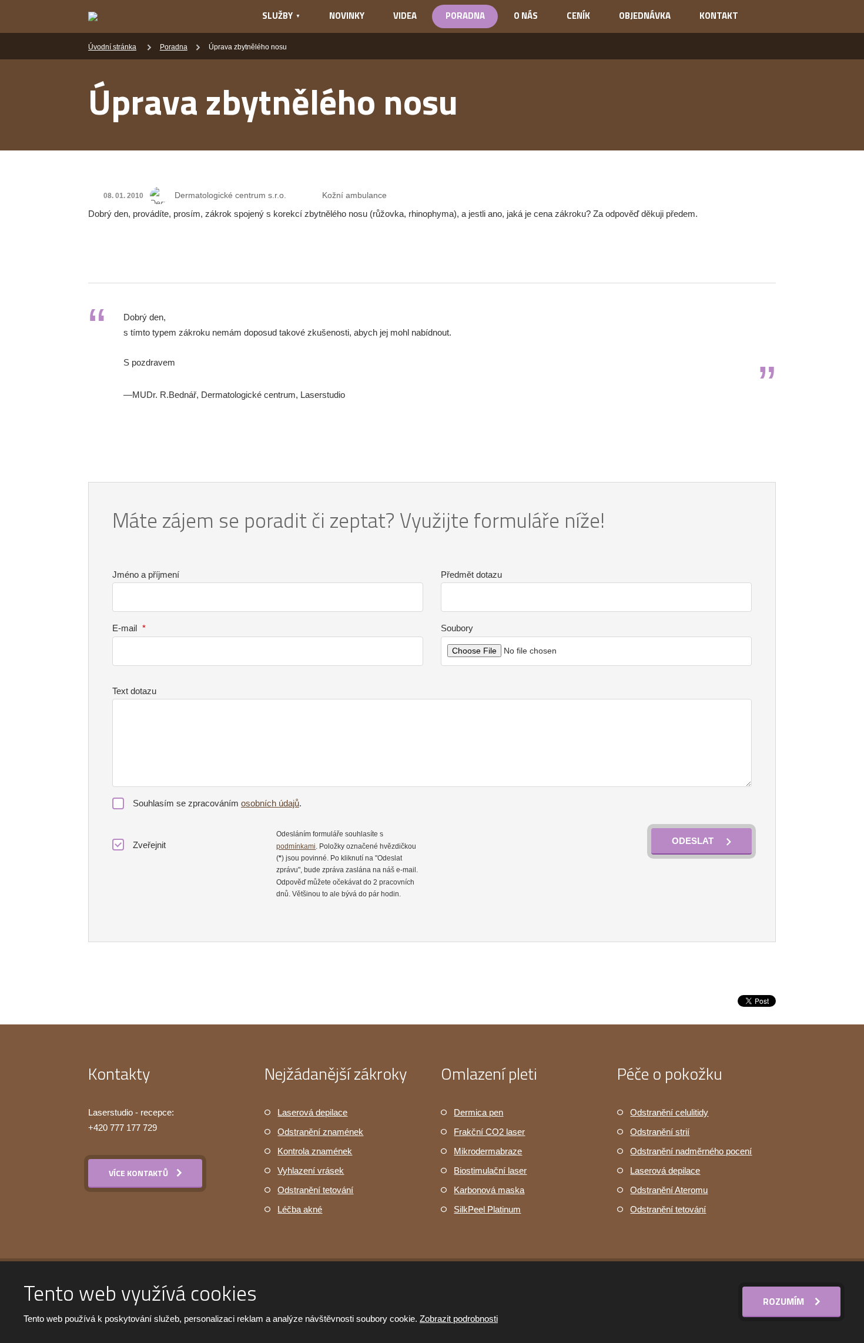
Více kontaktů (138, 1173)
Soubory (457, 628)
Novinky (346, 15)
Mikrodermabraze (488, 1151)
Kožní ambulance (354, 195)
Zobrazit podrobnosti (459, 1319)
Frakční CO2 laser (489, 1132)
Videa (405, 15)
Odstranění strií (659, 1132)
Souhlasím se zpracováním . (217, 803)
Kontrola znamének (314, 1151)
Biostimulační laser (490, 1170)
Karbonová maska (489, 1190)
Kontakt (718, 15)
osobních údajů (270, 803)
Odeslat (693, 841)
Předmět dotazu (471, 575)
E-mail (129, 628)
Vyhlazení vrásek (310, 1170)
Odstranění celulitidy (669, 1112)
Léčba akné (299, 1209)
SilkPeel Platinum (487, 1209)
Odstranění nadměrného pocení (691, 1151)
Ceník (578, 15)
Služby (277, 15)
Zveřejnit (149, 845)
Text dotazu (134, 691)
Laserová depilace (312, 1112)
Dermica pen (478, 1112)
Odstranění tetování (315, 1190)
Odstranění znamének (320, 1132)
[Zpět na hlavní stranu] (159, 16)
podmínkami (296, 846)
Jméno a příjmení (145, 575)
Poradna (465, 15)
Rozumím (784, 1301)
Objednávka (645, 15)
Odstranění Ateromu (669, 1190)
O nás (526, 15)
